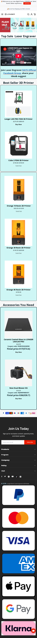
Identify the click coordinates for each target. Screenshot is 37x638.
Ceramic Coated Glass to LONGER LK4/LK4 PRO (18, 340)
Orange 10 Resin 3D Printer (19, 206)
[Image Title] (1, 476)
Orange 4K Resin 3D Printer (18, 290)
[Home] (9, 14)
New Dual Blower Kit (18, 388)
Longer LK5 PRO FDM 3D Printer (18, 119)
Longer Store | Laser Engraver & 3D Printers (18, 483)
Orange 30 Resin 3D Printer (18, 248)
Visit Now (27, 3)
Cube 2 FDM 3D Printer (18, 160)
